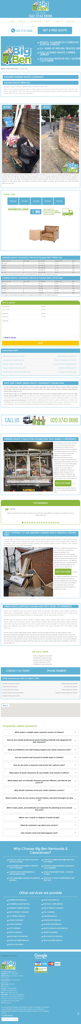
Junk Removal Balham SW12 (67, 372)
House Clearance (15, 924)
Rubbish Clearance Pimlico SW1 (13, 364)
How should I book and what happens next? (39, 833)
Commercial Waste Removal (19, 904)
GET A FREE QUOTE (55, 30)
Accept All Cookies (10, 1019)
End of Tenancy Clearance (53, 908)
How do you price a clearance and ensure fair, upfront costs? (39, 765)
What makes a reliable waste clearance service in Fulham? (39, 732)
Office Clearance (15, 932)
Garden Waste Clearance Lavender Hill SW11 (17, 372)
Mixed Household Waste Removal (56, 928)
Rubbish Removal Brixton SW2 (67, 356)
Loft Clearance (15, 928)
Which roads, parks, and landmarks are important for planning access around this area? (39, 809)
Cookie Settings (7, 1015)
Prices (47, 21)
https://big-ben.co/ (11, 992)
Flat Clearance (49, 912)
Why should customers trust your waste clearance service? (39, 790)
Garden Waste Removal (52, 920)
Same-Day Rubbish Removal (19, 940)
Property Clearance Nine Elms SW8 (14, 368)
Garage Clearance (16, 920)
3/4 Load (48, 201)
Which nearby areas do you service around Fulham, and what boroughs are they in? (39, 799)
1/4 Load (24, 201)
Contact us (58, 21)
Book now (71, 21)
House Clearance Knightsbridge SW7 (64, 364)
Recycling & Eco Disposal (18, 936)
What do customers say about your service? (39, 825)
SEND (40, 343)
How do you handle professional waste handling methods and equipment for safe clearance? (39, 741)
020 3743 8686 (63, 483)
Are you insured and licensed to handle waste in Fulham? (39, 757)
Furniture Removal (50, 916)
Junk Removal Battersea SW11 (67, 368)
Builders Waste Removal (18, 900)
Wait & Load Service (16, 944)
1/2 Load (36, 201)
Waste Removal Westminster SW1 (13, 360)
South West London (13, 68)
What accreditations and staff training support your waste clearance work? (39, 750)
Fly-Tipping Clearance (17, 916)
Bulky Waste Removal (51, 900)
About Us (22, 21)
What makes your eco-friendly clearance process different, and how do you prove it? (39, 782)
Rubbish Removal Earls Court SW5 (13, 356)
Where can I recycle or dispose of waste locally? (39, 818)
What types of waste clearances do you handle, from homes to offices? (39, 773)
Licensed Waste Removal (52, 924)
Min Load (13, 201)
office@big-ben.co (12, 990)
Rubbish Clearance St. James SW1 (65, 360)
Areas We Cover (35, 21)
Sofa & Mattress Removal (53, 940)
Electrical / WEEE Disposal (53, 904)
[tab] (13, 201)
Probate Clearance (51, 932)
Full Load (59, 201)
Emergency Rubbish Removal (19, 908)
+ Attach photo (9, 337)
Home (12, 21)
